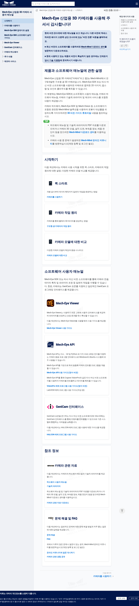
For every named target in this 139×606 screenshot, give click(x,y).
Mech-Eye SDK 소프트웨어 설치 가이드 (17, 36)
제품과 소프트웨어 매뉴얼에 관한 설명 (128, 21)
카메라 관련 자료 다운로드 (58, 503)
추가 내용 (8, 56)
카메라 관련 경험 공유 (56, 557)
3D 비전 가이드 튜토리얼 (79, 113)
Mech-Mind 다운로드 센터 (93, 47)
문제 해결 (51, 535)
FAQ (48, 539)
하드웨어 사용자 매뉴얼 (57, 482)
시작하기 (8, 21)
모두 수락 (121, 598)
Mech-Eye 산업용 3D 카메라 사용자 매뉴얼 (56, 10)
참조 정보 (124, 33)
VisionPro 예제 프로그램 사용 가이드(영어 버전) (67, 386)
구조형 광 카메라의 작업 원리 (59, 226)
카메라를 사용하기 (12, 25)
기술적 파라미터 (54, 486)
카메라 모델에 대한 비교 (57, 255)
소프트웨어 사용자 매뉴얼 (128, 29)
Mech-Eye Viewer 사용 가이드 (59, 328)
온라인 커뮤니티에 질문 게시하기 (61, 553)
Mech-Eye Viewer (11, 42)
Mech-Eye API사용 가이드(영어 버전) (62, 372)
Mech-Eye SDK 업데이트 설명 (16, 30)
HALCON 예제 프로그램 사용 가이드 (62, 434)
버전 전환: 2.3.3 (111, 10)
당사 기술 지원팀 (52, 60)
